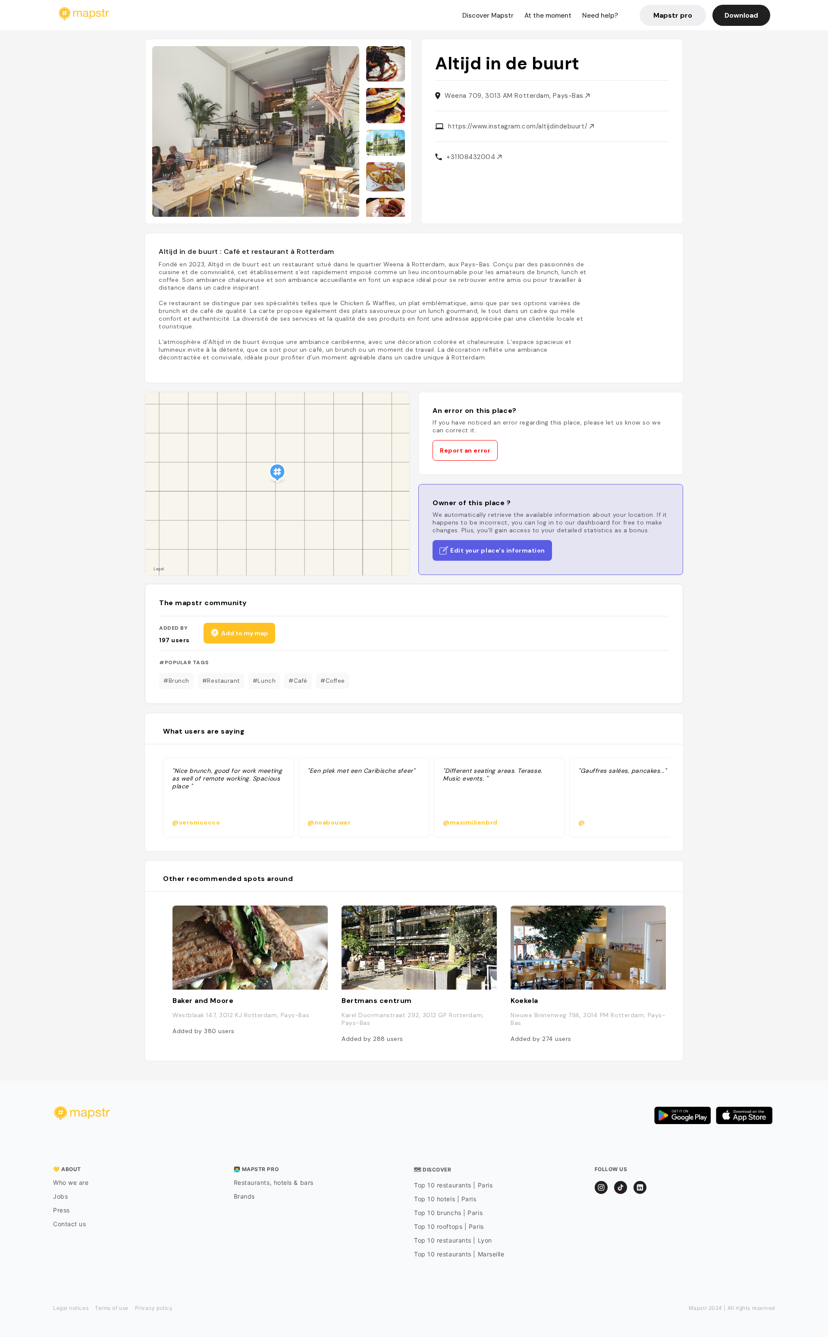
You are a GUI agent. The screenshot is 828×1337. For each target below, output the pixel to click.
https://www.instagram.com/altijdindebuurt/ (519, 126)
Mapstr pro (672, 15)
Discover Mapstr (488, 15)
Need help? (600, 15)
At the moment (547, 15)
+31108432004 (471, 157)
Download (741, 15)
